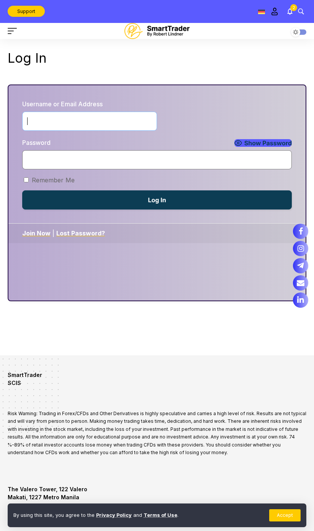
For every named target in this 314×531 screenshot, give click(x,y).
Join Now (36, 233)
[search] (301, 11)
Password (36, 142)
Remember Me (53, 179)
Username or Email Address (62, 104)
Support (26, 11)
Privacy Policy (114, 515)
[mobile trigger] (14, 31)
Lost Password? (80, 233)
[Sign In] (274, 11)
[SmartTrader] (157, 31)
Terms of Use (160, 515)
